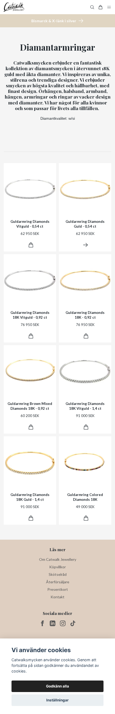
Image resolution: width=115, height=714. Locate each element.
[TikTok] (73, 623)
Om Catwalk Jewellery (57, 559)
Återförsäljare (57, 582)
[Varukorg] (100, 7)
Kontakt (57, 597)
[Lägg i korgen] (31, 245)
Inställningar (57, 700)
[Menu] (109, 7)
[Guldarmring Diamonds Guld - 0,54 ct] (85, 245)
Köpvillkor (57, 567)
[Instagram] (63, 623)
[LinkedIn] (52, 623)
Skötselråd (58, 574)
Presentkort (57, 589)
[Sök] (92, 7)
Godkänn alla (57, 686)
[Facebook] (42, 623)
